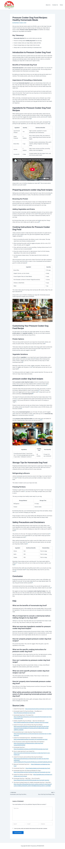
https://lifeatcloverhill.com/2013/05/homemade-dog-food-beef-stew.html (31, 780)
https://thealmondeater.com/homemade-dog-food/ (38, 768)
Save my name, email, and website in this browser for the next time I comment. (30, 828)
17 (51, 587)
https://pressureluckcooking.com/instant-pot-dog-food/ (38, 708)
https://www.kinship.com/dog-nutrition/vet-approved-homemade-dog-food (32, 772)
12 (17, 477)
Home (61, 5)
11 (16, 398)
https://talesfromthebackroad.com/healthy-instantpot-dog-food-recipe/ (31, 722)
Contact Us (55, 5)
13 (50, 526)
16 (32, 582)
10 (46, 385)
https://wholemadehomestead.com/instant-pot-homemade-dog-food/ (30, 739)
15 (15, 570)
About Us (48, 5)
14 (17, 562)
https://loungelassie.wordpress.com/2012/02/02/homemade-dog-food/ (31, 749)
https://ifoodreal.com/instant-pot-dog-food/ (24, 712)
